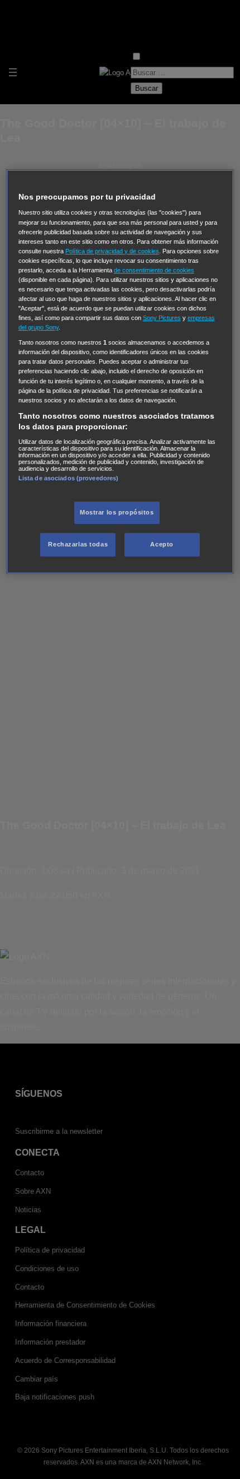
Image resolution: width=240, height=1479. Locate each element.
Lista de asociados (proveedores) (68, 478)
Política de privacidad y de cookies (112, 251)
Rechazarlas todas (78, 544)
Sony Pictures (162, 317)
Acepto (161, 544)
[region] (120, 371)
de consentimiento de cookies (154, 270)
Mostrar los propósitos (117, 512)
